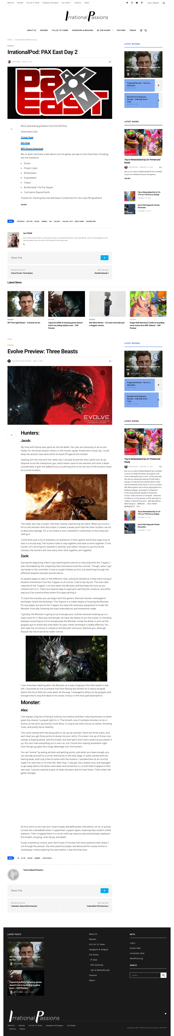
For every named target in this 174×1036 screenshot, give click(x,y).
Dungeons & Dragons (51, 3)
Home (9, 40)
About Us (10, 3)
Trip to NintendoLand (99, 970)
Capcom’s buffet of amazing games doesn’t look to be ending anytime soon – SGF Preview (65, 325)
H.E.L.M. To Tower (33, 3)
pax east (57, 221)
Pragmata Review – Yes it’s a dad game (138, 84)
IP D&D (93, 959)
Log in (132, 943)
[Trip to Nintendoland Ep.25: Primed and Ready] (143, 142)
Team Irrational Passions (21, 361)
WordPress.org (136, 958)
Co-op (23, 858)
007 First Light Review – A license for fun (23, 323)
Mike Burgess (133, 167)
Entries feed (135, 948)
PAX (50, 221)
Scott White (135, 74)
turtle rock (47, 858)
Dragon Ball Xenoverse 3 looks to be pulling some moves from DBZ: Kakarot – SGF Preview (147, 325)
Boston (29, 221)
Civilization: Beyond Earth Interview (24, 906)
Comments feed (137, 953)
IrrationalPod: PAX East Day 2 (97, 906)
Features (77, 3)
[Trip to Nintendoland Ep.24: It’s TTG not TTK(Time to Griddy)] (129, 196)
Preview (51, 319)
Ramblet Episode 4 (101, 273)
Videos (86, 3)
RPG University (96, 965)
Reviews (20, 3)
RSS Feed (25, 142)
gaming (44, 221)
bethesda (20, 221)
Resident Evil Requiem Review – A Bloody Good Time (137, 99)
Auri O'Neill (16, 62)
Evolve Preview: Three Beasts (22, 273)
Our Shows (66, 3)
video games (79, 221)
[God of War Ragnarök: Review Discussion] (129, 209)
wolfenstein (91, 221)
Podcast (10, 45)
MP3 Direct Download (32, 148)
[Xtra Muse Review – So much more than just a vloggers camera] (107, 304)
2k (18, 858)
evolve (37, 221)
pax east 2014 (68, 221)
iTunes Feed (27, 137)
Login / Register (153, 3)
